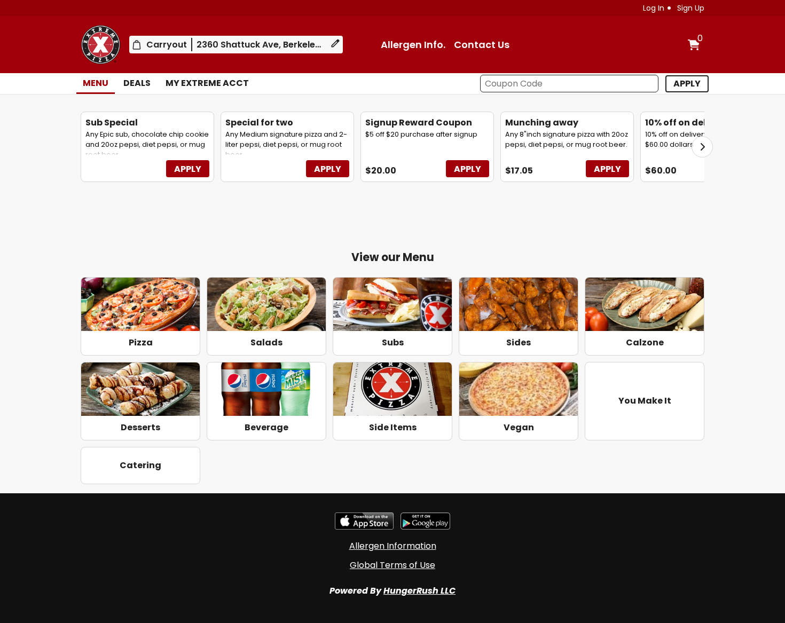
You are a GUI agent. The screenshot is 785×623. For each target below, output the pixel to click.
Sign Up (690, 8)
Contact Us (481, 44)
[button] (687, 83)
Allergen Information (392, 546)
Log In (653, 8)
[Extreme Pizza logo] (101, 45)
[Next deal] (702, 146)
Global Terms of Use (392, 565)
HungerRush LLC (419, 591)
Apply (187, 169)
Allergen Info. (413, 44)
